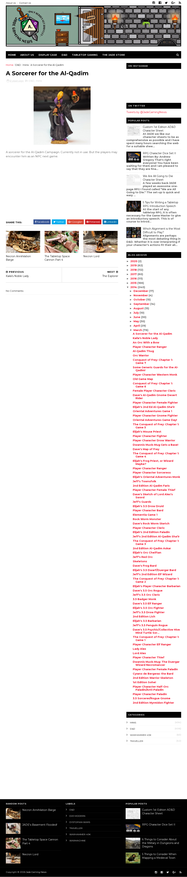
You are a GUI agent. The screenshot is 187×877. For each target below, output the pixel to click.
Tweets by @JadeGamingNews (146, 112)
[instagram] (153, 3)
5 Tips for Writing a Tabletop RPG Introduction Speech (160, 204)
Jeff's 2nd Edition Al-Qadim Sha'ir (156, 536)
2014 (134, 287)
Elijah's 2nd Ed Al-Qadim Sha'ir (154, 407)
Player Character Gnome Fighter (155, 415)
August (138, 308)
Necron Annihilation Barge (18, 258)
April (137, 325)
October (139, 299)
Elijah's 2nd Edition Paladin (151, 532)
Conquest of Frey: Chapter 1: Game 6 (153, 385)
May (136, 321)
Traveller (136, 741)
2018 (134, 269)
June (137, 317)
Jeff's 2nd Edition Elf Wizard (152, 574)
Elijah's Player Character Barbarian (156, 586)
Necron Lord (91, 256)
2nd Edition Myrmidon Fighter (153, 702)
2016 (134, 278)
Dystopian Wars (79, 822)
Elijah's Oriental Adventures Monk (156, 477)
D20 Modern (77, 816)
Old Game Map (143, 379)
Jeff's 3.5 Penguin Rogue (150, 625)
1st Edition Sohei (144, 682)
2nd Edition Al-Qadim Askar (152, 548)
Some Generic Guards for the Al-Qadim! (155, 369)
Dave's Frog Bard (145, 565)
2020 (134, 261)
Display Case (48, 54)
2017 (134, 274)
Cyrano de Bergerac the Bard (153, 673)
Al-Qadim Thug (143, 351)
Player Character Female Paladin (155, 669)
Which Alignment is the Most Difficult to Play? (161, 230)
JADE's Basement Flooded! (39, 824)
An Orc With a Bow (146, 342)
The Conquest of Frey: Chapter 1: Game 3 (156, 542)
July (136, 312)
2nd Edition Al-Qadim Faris (151, 485)
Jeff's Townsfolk (144, 481)
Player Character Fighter (150, 436)
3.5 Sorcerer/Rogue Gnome (151, 698)
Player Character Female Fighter (155, 402)
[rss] (180, 3)
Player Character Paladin (150, 694)
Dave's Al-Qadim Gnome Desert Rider (155, 396)
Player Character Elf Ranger (152, 644)
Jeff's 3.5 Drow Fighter (149, 612)
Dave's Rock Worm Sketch (151, 523)
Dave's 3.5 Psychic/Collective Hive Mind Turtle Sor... (156, 631)
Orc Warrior (141, 355)
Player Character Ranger (150, 347)
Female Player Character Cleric (154, 390)
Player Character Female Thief (154, 490)
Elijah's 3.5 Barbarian (147, 621)
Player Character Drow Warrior (154, 440)
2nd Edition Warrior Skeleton (153, 678)
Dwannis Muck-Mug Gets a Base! (155, 444)
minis (26, 64)
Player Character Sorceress (152, 472)
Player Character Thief (148, 657)
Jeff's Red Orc (143, 557)
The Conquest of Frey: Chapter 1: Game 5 (156, 426)
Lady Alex (139, 648)
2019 (134, 265)
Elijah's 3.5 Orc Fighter (148, 608)
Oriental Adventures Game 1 (152, 411)
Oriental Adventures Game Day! (155, 420)
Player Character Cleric (149, 528)
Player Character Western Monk (155, 374)
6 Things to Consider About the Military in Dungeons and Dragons (160, 843)
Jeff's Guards (142, 501)
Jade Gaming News (36, 872)
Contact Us (25, 2)
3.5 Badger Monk (144, 599)
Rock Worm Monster (147, 519)
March (138, 330)
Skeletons (140, 561)
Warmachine (77, 840)
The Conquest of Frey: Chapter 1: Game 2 (156, 580)
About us (27, 54)
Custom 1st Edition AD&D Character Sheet (159, 128)
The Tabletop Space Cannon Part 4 (57, 258)
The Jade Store (113, 54)
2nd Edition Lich (144, 616)
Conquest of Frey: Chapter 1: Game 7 (153, 361)
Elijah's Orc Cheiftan (147, 552)
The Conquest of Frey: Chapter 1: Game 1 (156, 638)
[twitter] (166, 3)
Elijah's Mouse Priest (147, 431)
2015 (133, 283)
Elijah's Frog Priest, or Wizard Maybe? (153, 462)
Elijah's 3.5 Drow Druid (148, 506)
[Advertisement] (149, 771)
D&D (64, 54)
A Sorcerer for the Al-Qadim (152, 333)
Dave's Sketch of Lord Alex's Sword (153, 496)
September (141, 304)
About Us (11, 2)
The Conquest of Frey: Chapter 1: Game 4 (156, 455)
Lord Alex (139, 653)
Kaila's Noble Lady (145, 338)
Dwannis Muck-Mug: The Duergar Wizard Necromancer (156, 663)
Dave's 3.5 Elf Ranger (147, 603)
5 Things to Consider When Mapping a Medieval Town (159, 856)
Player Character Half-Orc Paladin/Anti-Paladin (151, 688)
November (141, 295)
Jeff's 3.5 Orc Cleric (146, 594)
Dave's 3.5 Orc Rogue (148, 590)
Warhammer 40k (140, 735)
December (141, 291)
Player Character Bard (148, 510)
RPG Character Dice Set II (159, 153)
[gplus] (173, 3)
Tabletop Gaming (85, 54)
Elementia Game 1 (145, 514)
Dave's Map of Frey (146, 449)
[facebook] (160, 3)
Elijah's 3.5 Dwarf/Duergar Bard (154, 570)
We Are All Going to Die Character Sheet (158, 177)
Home (12, 54)
